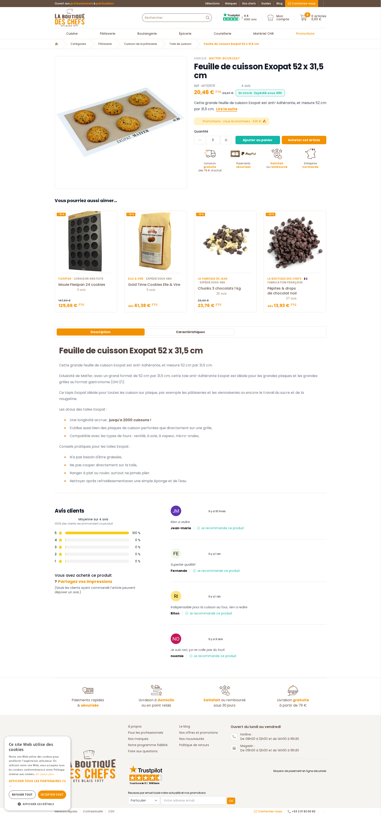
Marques (231, 3)
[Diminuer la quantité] (200, 140)
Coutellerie (222, 33)
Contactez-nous (304, 3)
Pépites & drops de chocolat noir (282, 291)
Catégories (78, 44)
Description (100, 332)
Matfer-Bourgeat (224, 58)
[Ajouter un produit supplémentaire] (226, 140)
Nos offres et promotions (198, 732)
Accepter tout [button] (52, 794)
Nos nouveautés (191, 739)
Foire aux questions (143, 751)
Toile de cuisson (180, 44)
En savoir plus (45, 774)
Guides (266, 3)
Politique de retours (194, 745)
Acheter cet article (304, 140)
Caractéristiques (190, 332)
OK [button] (231, 801)
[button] (37, 783)
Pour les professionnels (145, 732)
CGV (111, 811)
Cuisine (72, 33)
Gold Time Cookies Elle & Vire (154, 284)
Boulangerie (147, 33)
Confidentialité (93, 811)
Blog (279, 3)
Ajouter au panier (258, 140)
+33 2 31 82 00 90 (303, 811)
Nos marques (138, 739)
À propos (135, 726)
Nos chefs (249, 3)
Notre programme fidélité (148, 745)
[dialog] (37, 773)
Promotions (305, 33)
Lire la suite (226, 109)
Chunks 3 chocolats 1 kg (219, 288)
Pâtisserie (107, 33)
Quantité (201, 131)
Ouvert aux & (84, 3)
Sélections (212, 3)
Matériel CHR (263, 33)
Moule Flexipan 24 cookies (81, 284)
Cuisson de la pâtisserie (140, 44)
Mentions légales (66, 811)
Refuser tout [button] (22, 794)
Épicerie (185, 33)
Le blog (184, 726)
